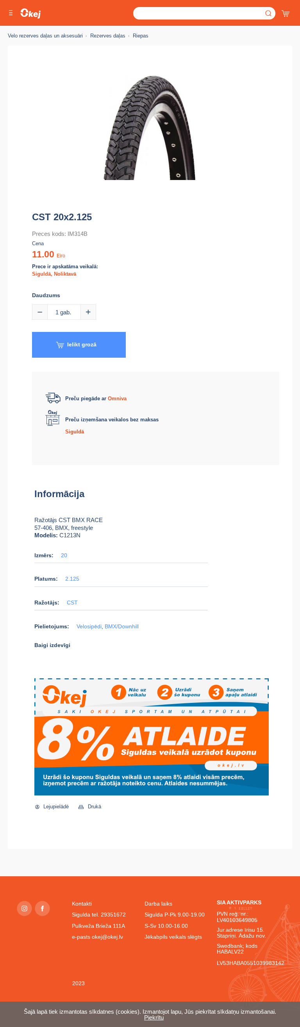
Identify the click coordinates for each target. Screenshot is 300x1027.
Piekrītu (154, 1017)
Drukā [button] (94, 806)
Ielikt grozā (81, 344)
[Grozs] (286, 12)
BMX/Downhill (122, 626)
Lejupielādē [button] (56, 806)
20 (64, 555)
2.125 (72, 579)
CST (72, 603)
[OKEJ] (30, 13)
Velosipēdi (89, 626)
